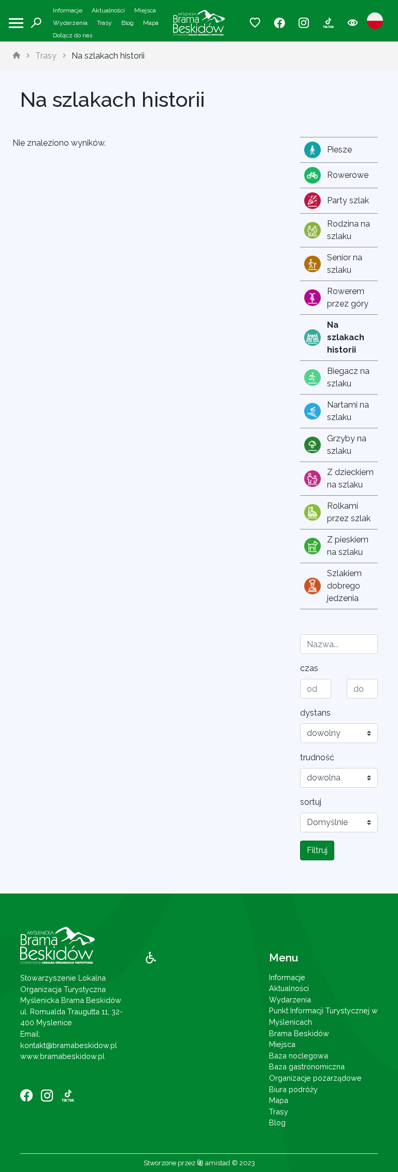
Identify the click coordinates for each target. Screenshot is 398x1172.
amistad (217, 1163)
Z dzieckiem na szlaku (350, 478)
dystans (315, 713)
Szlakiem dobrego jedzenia (344, 585)
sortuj (310, 802)
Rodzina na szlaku (348, 230)
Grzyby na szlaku (346, 445)
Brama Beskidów (299, 1033)
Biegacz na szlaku (348, 377)
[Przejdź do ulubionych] (255, 23)
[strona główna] (16, 56)
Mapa (151, 22)
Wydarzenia (70, 22)
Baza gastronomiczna (307, 1066)
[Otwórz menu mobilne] (16, 23)
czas (309, 668)
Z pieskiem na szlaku (347, 546)
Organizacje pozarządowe (315, 1077)
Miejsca (145, 10)
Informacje (67, 10)
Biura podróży (293, 1089)
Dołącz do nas (72, 35)
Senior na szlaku (344, 264)
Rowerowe (347, 175)
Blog (127, 22)
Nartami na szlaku (348, 411)
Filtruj (317, 850)
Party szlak (348, 200)
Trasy (104, 22)
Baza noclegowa (298, 1055)
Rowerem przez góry (347, 297)
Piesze (339, 150)
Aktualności (108, 10)
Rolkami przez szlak (349, 512)
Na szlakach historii (108, 56)
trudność (317, 757)
